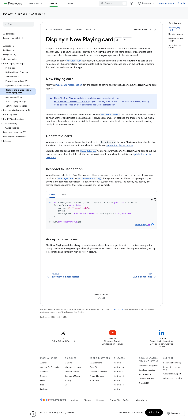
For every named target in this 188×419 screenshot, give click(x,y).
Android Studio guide (148, 365)
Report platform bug (172, 363)
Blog (42, 385)
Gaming (68, 363)
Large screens (96, 363)
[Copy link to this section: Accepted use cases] (80, 239)
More (70, 3)
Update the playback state (119, 145)
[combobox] (113, 3)
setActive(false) (110, 114)
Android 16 (119, 367)
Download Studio (146, 378)
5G (66, 385)
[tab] (52, 194)
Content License (116, 309)
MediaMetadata (88, 151)
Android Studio (166, 3)
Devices (22, 14)
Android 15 (119, 371)
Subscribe (154, 412)
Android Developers (54, 29)
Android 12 (119, 385)
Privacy (68, 380)
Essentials (34, 3)
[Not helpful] (155, 29)
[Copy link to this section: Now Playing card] (76, 79)
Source (43, 376)
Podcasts (44, 389)
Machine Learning (73, 367)
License (52, 412)
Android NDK (144, 383)
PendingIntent (65, 178)
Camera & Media (72, 376)
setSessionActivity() (89, 178)
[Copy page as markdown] (125, 40)
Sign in (181, 3)
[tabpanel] (101, 213)
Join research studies (172, 378)
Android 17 (119, 363)
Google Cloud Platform (120, 400)
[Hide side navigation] (33, 414)
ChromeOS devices (98, 371)
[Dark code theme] (152, 199)
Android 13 (118, 380)
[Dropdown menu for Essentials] (42, 3)
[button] (18, 59)
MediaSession (74, 60)
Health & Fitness (72, 371)
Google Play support (172, 374)
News (42, 380)
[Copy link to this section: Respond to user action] (85, 169)
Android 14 (119, 376)
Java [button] (64, 194)
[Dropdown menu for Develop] (61, 3)
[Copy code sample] (155, 199)
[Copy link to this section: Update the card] (74, 136)
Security (43, 371)
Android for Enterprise (50, 367)
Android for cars (97, 376)
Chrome (87, 400)
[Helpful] (151, 29)
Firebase (100, 400)
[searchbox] (18, 24)
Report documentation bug (173, 368)
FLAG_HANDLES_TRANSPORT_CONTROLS (71, 101)
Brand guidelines (66, 412)
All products (141, 400)
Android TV (38, 14)
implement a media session (68, 85)
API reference (145, 374)
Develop (54, 3)
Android (43, 363)
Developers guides (147, 370)
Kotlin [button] (52, 194)
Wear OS (93, 367)
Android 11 (118, 389)
